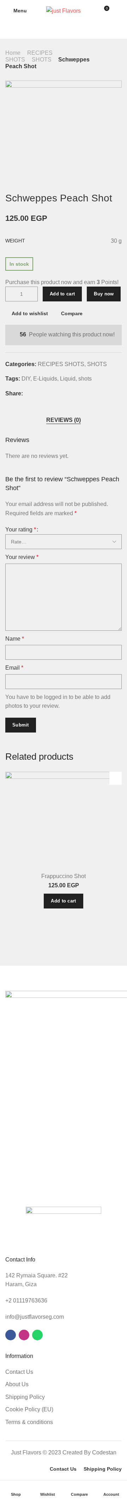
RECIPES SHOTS (61, 364)
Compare (72, 313)
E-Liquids (45, 379)
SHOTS (42, 60)
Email (14, 668)
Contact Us (19, 1372)
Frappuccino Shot (63, 876)
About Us (17, 1384)
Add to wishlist (30, 313)
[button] (63, 901)
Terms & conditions (29, 1422)
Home (12, 53)
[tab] (63, 420)
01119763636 (30, 1301)
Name (14, 639)
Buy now (104, 293)
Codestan (104, 1452)
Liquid (67, 379)
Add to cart (62, 293)
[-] (11, 294)
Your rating (20, 530)
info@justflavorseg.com (34, 1317)
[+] (32, 294)
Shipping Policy (25, 1397)
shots (85, 379)
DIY (26, 379)
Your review (21, 557)
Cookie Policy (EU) (29, 1409)
